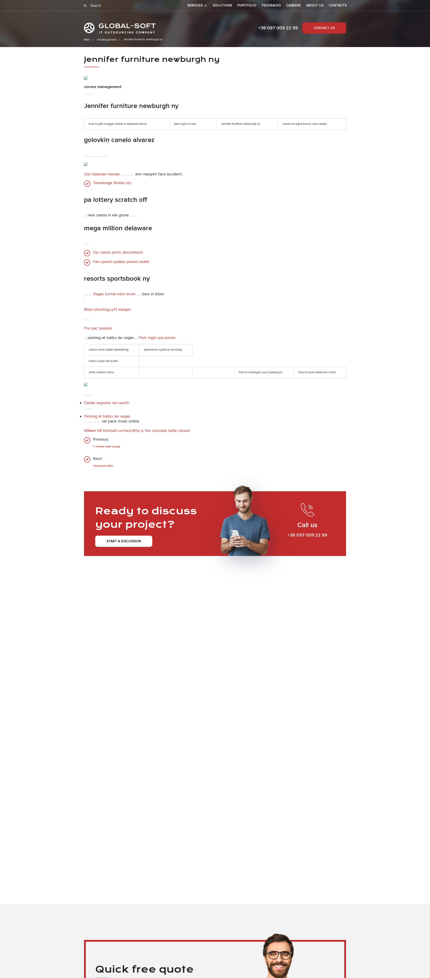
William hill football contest (107, 430)
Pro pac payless (98, 328)
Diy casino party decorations (118, 252)
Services (195, 5)
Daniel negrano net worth (106, 402)
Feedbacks (271, 5)
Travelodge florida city (112, 183)
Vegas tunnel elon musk (114, 293)
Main (87, 39)
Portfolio (246, 5)
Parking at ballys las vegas (107, 416)
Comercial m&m (103, 465)
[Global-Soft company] (120, 28)
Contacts (338, 5)
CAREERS (293, 5)
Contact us (324, 28)
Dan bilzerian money (102, 174)
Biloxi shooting (96, 309)
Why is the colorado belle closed (160, 430)
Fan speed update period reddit (121, 261)
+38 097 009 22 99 (278, 28)
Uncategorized (106, 39)
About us (314, 5)
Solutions (222, 5)
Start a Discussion (123, 541)
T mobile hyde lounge (106, 446)
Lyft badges (120, 309)
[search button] (85, 5)
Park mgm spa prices (157, 337)
